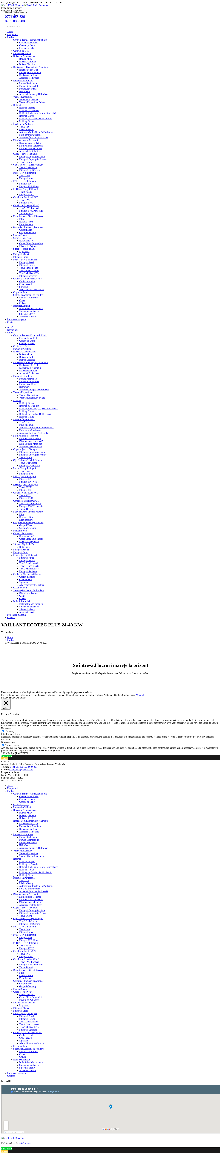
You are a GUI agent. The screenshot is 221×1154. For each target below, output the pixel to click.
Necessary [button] (6, 728)
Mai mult (140, 695)
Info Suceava (25, 1143)
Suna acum (6, 756)
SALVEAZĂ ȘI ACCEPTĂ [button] (15, 753)
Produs (10, 640)
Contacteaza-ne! (12, 26)
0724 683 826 (15, 16)
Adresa (4, 758)
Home (10, 637)
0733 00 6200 (30, 767)
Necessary (10, 731)
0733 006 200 (15, 21)
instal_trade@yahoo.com (21, 769)
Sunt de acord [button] (128, 695)
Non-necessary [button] (8, 742)
